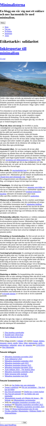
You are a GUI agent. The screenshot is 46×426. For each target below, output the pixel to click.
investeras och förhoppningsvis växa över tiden (23, 160)
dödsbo (41, 341)
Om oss (7, 29)
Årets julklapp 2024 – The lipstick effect (20, 370)
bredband (8, 405)
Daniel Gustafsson (11, 387)
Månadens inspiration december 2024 (19, 367)
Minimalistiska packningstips (24, 400)
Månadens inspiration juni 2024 (16, 376)
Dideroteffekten (10, 413)
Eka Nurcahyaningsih (13, 392)
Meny (3, 23)
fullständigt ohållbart (34, 204)
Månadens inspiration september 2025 (19, 361)
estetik (15, 343)
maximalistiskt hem (19, 170)
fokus (21, 343)
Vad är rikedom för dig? (13, 337)
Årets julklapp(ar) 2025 (13, 359)
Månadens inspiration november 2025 (19, 357)
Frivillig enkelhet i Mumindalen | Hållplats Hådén (23, 411)
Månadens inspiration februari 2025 (18, 365)
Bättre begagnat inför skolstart (16, 374)
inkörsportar (33, 343)
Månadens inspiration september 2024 (19, 372)
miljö (40, 343)
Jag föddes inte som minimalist (23, 385)
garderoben (35, 196)
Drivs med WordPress (8, 425)
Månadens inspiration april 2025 (17, 363)
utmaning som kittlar (35, 187)
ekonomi (3, 343)
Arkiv (7, 36)
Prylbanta (8, 31)
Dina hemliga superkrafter (14, 333)
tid (24, 345)
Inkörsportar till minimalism (13, 50)
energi (9, 343)
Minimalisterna (12, 5)
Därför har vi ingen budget (34, 392)
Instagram (8, 33)
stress (20, 345)
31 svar (2, 59)
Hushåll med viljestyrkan (14, 335)
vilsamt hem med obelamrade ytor (12, 177)
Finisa (7, 409)
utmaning (28, 345)
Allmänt (20, 341)
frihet (26, 343)
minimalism (4, 345)
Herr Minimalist (8, 347)
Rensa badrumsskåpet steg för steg (25, 409)
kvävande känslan (9, 294)
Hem (6, 27)
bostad (35, 341)
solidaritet (13, 345)
